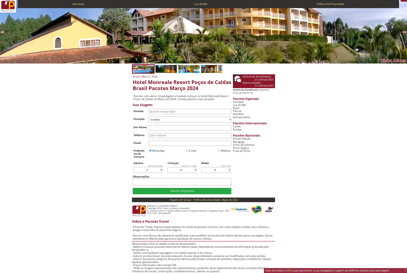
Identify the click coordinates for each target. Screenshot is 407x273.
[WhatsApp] (403, 1)
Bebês (205, 163)
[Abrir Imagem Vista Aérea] (143, 69)
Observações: (141, 176)
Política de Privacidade (330, 4)
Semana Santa (241, 117)
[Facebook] (406, 1)
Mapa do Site (229, 200)
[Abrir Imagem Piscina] (189, 69)
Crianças (173, 163)
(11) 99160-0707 (264, 79)
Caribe (237, 126)
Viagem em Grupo (181, 200)
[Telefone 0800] (401, 1)
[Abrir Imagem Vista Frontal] (166, 69)
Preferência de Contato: (139, 153)
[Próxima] (404, 32)
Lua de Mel (200, 4)
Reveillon (238, 114)
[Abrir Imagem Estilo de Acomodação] (211, 69)
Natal (236, 108)
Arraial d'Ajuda (241, 138)
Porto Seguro (241, 147)
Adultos (138, 163)
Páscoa (237, 111)
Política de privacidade (206, 200)
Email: (137, 143)
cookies (288, 270)
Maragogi (238, 141)
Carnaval (238, 102)
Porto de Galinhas (244, 144)
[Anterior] (2, 32)
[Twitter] (404, 1)
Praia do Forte (241, 150)
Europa (237, 129)
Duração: (139, 119)
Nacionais (78, 4)
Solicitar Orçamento (182, 191)
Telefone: (139, 135)
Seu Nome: (140, 127)
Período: (139, 111)
